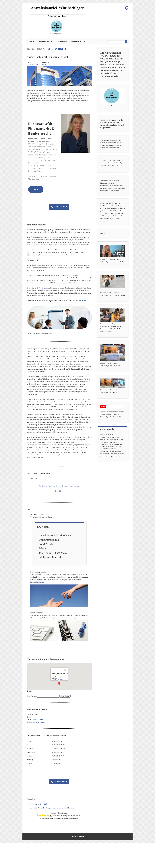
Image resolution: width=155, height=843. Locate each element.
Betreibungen (43, 288)
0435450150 (59, 491)
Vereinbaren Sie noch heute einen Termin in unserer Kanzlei (59, 486)
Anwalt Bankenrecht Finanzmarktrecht (47, 57)
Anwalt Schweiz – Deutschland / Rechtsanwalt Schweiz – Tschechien (111, 438)
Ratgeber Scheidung (78, 41)
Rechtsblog (62, 41)
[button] (59, 684)
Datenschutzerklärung (106, 434)
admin (44, 64)
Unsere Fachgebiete (46, 41)
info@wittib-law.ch (38, 722)
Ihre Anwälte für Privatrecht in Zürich (111, 457)
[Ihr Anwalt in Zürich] (57, 35)
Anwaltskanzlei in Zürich (38, 804)
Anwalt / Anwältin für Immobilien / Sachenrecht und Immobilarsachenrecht (112, 453)
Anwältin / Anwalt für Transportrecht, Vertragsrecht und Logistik (52, 808)
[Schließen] (65, 670)
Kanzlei (31, 41)
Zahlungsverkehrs (35, 278)
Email (126, 8)
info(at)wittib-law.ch (37, 582)
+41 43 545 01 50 (61, 206)
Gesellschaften (80, 300)
